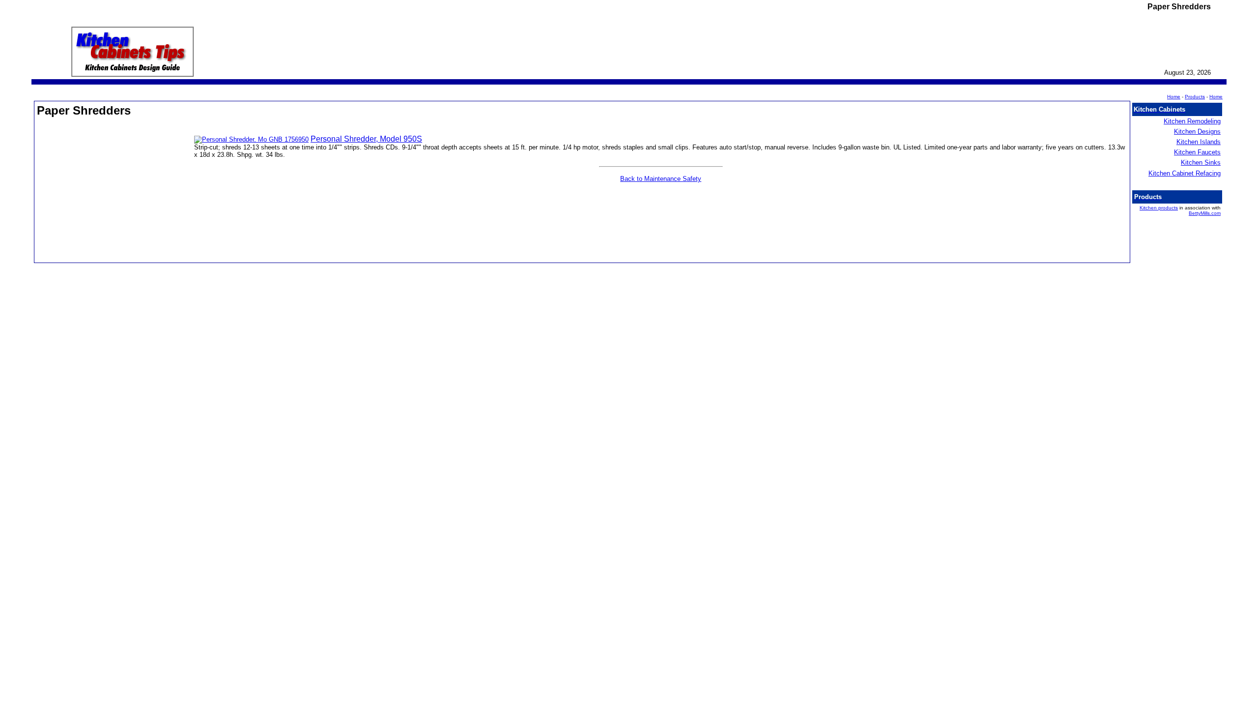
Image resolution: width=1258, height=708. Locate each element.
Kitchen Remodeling (1192, 121)
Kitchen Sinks (1201, 162)
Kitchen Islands (1198, 142)
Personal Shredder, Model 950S (366, 139)
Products (1195, 96)
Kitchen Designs (1197, 131)
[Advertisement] (115, 193)
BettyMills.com (1205, 213)
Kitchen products (1159, 207)
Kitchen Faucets (1197, 152)
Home (1216, 96)
